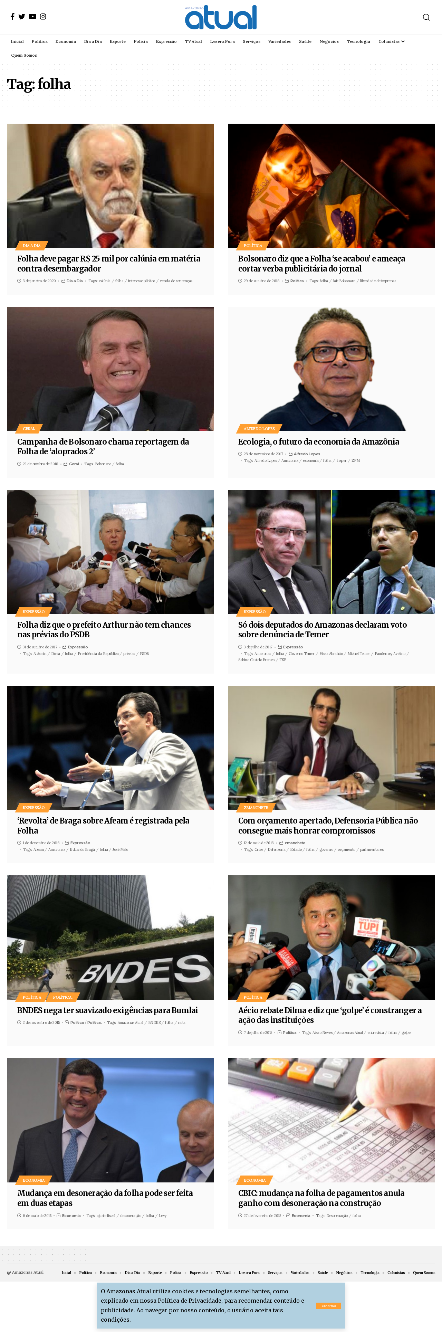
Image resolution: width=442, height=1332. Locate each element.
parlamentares (372, 849)
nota (181, 1022)
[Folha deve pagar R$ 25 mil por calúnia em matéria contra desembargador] (110, 186)
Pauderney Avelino (390, 653)
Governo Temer (302, 653)
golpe (406, 1032)
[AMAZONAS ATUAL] (221, 17)
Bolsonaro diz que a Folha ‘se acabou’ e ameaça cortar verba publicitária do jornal (321, 264)
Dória (55, 653)
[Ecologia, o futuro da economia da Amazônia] (331, 369)
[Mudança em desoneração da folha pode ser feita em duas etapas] (110, 1120)
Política (253, 245)
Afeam (38, 849)
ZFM (356, 460)
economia (310, 460)
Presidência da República (98, 653)
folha (119, 280)
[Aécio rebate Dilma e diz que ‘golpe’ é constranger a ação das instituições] (331, 937)
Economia (34, 1180)
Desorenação (337, 1215)
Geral (29, 428)
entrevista (375, 1032)
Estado (295, 849)
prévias (129, 653)
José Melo (120, 849)
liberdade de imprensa (378, 280)
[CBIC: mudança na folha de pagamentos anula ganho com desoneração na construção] (331, 1120)
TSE (283, 659)
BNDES (154, 1022)
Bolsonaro (103, 464)
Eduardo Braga (82, 849)
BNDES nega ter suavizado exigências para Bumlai (107, 1010)
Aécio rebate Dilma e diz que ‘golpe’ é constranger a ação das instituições (330, 1015)
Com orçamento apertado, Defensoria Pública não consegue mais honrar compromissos (328, 826)
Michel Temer (358, 653)
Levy (163, 1215)
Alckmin (40, 653)
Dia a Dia (32, 245)
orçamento (346, 849)
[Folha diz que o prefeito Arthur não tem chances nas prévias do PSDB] (110, 552)
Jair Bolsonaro (344, 280)
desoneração (130, 1215)
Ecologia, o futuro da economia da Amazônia (318, 442)
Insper (341, 460)
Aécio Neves (323, 1032)
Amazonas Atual (130, 1022)
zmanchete (256, 807)
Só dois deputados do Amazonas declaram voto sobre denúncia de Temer (322, 630)
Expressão (34, 611)
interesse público (141, 280)
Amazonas (289, 460)
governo (326, 849)
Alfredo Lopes (259, 428)
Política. (63, 997)
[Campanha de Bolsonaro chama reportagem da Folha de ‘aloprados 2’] (110, 369)
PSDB (144, 653)
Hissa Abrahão (331, 653)
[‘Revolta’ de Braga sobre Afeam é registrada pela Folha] (110, 748)
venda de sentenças (176, 280)
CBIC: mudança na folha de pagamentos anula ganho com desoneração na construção (321, 1198)
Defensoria (276, 849)
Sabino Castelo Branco (256, 659)
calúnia (104, 280)
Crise (258, 849)
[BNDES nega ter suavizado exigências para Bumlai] (110, 937)
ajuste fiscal (106, 1215)
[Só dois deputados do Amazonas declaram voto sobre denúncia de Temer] (331, 552)
